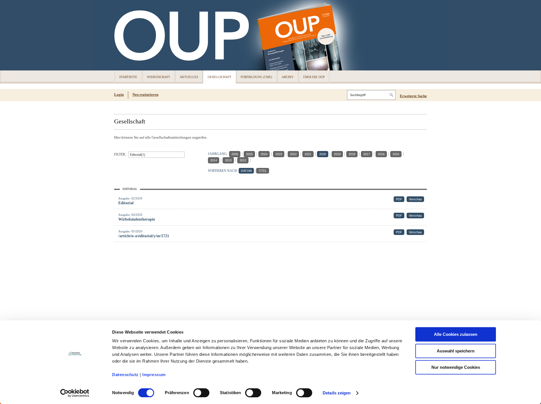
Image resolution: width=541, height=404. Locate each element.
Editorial (126, 203)
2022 (293, 154)
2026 (234, 154)
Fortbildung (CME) (256, 77)
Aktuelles (189, 77)
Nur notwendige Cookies (455, 367)
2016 (381, 154)
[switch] (201, 392)
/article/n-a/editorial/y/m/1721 (143, 236)
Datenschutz (125, 374)
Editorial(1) (137, 155)
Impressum (154, 374)
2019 (337, 154)
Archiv (288, 77)
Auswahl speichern (456, 350)
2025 (249, 154)
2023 (278, 154)
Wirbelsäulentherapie (136, 219)
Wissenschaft (158, 77)
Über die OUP (314, 77)
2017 (366, 154)
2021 (308, 154)
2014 (213, 160)
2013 (228, 160)
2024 (264, 154)
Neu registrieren (145, 94)
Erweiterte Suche (413, 96)
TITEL (262, 170)
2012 (243, 160)
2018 (352, 154)
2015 (396, 154)
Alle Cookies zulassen (455, 334)
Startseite (128, 77)
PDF (399, 199)
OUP (121, 35)
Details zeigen (337, 392)
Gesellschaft (219, 77)
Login (119, 94)
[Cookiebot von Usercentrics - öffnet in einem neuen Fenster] (74, 393)
